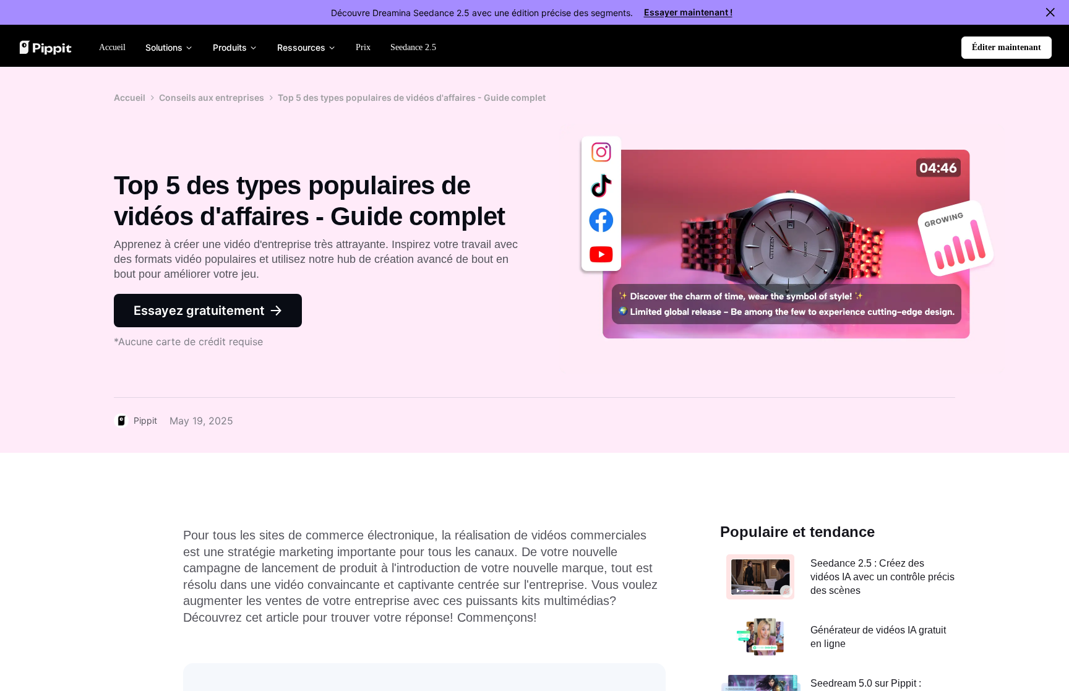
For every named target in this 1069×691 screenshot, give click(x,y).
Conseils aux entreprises (211, 97)
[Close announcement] (1050, 12)
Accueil (129, 97)
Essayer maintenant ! (688, 12)
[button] (1006, 47)
